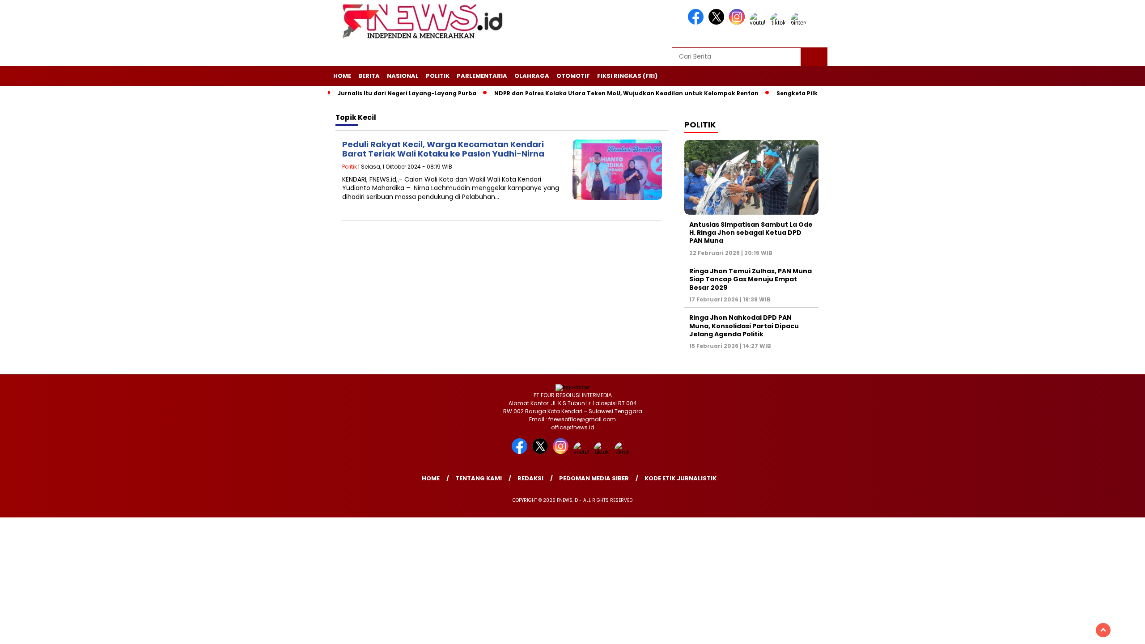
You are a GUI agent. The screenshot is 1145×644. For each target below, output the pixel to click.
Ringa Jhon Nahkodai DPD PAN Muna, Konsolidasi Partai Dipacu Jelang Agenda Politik (744, 325)
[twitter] (717, 22)
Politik (438, 76)
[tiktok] (779, 22)
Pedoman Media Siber (594, 478)
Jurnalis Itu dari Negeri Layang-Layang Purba (407, 93)
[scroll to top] (1103, 630)
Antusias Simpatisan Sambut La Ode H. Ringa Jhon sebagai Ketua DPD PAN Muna (751, 232)
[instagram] (738, 22)
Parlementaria (482, 76)
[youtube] (759, 22)
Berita (369, 76)
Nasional (403, 76)
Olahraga (531, 76)
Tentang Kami (478, 478)
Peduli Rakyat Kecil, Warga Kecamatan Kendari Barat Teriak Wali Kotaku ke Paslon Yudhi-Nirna (443, 149)
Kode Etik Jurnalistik (681, 478)
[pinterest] (800, 22)
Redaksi (530, 478)
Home (342, 76)
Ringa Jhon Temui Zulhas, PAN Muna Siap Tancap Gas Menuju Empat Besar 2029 (750, 279)
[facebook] (697, 22)
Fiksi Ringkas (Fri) (627, 76)
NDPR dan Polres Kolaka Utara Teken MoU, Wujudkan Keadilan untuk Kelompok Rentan (626, 93)
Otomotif (573, 76)
